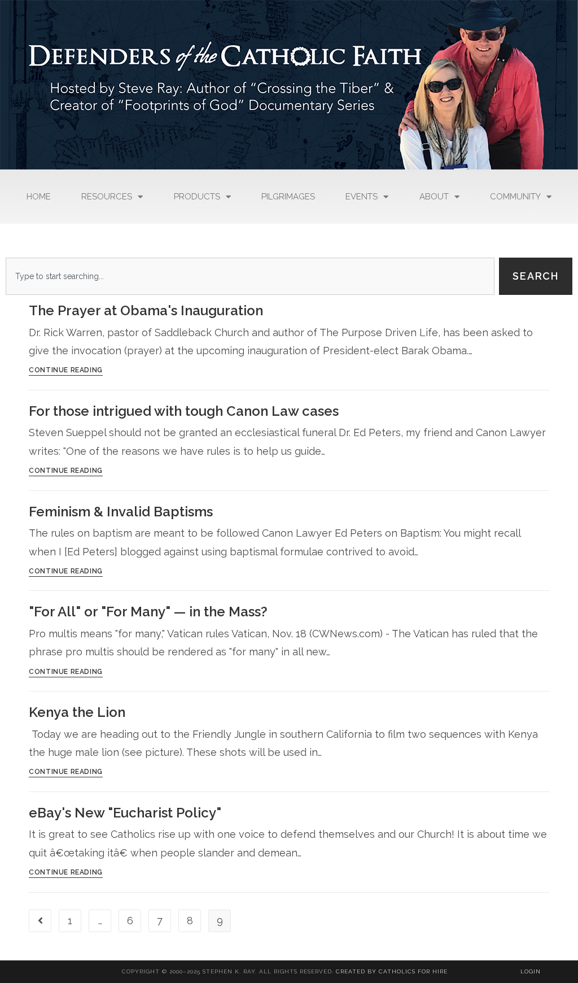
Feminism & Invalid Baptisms (121, 511)
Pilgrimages (288, 197)
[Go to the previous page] (40, 921)
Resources (106, 197)
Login (530, 971)
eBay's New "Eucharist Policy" (125, 812)
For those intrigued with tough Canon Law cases (184, 411)
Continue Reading (66, 370)
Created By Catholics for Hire (392, 971)
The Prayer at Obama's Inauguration (146, 310)
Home (39, 197)
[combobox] (250, 276)
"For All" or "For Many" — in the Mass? (148, 611)
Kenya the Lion (77, 712)
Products (197, 197)
